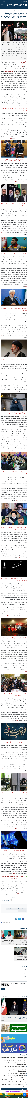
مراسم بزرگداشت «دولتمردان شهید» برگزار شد (17, 1073)
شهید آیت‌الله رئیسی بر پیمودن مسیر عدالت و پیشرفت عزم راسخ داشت (21, 944)
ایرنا (15, 4)
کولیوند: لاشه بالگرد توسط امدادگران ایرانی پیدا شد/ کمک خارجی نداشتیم (8, 942)
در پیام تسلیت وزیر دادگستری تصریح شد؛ (21, 940)
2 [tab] (5, 996)
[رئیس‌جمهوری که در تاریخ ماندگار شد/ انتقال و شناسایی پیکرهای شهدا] (14, 31)
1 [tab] (6, 996)
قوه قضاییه (9, 909)
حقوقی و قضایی (13, 897)
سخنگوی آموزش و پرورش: (22, 956)
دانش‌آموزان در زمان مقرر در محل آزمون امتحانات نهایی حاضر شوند (21, 959)
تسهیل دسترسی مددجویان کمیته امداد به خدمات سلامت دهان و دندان (13, 1058)
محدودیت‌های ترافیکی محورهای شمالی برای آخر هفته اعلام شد (13, 1081)
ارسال (3, 989)
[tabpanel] (14, 1010)
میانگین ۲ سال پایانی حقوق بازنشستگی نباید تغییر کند (15, 1061)
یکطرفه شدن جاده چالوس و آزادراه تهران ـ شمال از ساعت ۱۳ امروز (14, 1067)
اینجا (11, 138)
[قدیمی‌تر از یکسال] (20, 934)
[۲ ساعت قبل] (14, 1006)
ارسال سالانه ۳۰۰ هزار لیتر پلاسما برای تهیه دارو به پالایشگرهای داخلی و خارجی (13, 1085)
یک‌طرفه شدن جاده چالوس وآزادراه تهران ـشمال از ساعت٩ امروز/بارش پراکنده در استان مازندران (14, 1076)
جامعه (18, 897)
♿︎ (25, 1094)
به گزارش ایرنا (24, 62)
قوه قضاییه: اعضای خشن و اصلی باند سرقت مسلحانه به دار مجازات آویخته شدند (14, 1070)
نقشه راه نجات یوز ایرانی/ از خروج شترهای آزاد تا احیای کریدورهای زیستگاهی (15, 1063)
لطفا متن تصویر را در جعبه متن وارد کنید (19, 983)
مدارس (14, 909)
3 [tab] (3, 996)
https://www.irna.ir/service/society (17, 894)
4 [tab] (1, 996)
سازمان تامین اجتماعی (21, 909)
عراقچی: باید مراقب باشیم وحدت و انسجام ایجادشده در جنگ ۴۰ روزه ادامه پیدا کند (14, 1017)
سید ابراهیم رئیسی (9, 71)
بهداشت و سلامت (22, 911)
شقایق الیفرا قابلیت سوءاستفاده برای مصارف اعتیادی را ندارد (14, 1079)
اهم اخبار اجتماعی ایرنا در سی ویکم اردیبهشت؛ (18, 11)
